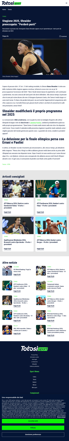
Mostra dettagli (61, 417)
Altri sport (34, 387)
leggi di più (7, 212)
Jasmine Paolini (35, 123)
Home (4, 9)
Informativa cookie (34, 357)
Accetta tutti (33, 421)
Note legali (34, 359)
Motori (34, 385)
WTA (8, 164)
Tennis (10, 9)
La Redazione (34, 361)
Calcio (34, 377)
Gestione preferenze (34, 366)
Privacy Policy (34, 355)
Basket (34, 382)
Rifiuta (33, 428)
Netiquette (34, 364)
